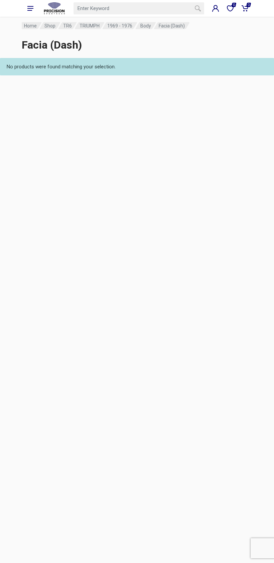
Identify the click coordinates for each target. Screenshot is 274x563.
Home (30, 25)
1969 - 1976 (119, 25)
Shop (49, 25)
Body (145, 25)
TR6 (67, 25)
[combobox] (139, 8)
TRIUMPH (90, 25)
